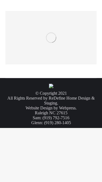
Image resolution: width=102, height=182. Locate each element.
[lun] (51, 37)
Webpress (67, 108)
